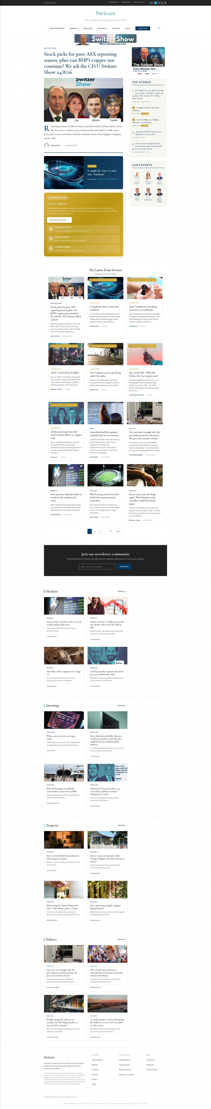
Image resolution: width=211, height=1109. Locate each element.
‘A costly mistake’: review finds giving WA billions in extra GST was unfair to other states (107, 1022)
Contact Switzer (152, 1070)
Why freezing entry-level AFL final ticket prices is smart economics (104, 497)
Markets (74, 28)
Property (102, 28)
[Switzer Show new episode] (105, 39)
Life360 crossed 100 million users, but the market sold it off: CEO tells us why (107, 625)
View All (122, 591)
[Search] (159, 28)
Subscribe (142, 28)
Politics (116, 28)
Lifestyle (93, 490)
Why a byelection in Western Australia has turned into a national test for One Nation (106, 973)
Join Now (124, 566)
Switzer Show (55, 145)
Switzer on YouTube (126, 1074)
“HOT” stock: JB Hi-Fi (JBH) (65, 372)
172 (110, 531)
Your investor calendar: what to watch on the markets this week (66, 497)
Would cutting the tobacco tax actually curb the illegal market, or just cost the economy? (62, 1022)
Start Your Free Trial (58, 220)
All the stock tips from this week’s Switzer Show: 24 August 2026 (66, 434)
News (92, 428)
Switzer (105, 13)
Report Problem (51, 3)
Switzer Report (126, 2)
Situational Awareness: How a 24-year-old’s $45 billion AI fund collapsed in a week (105, 791)
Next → (119, 531)
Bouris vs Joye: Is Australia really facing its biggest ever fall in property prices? (107, 859)
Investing (88, 28)
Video (127, 28)
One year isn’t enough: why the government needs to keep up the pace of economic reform (147, 146)
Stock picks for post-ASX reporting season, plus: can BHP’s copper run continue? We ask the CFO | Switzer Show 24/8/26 (80, 63)
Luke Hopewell (56, 514)
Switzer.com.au (114, 2)
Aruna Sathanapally (136, 455)
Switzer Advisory (139, 2)
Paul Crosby (94, 517)
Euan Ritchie (94, 457)
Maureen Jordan (134, 520)
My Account (150, 1060)
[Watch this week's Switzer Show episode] (148, 61)
